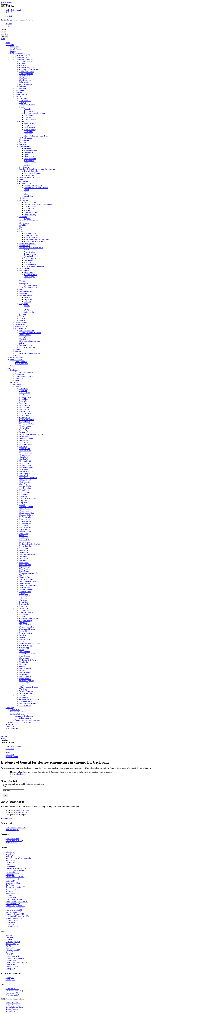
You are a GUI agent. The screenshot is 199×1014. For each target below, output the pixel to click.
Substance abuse (13, 926)
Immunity (11, 895)
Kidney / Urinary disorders (17, 902)
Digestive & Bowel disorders (18, 868)
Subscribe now (6, 818)
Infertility (11, 897)
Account (4, 736)
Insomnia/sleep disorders (16, 900)
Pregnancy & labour (15, 914)
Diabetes (10, 866)
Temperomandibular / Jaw (17, 962)
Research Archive (12, 757)
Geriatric (10, 881)
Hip (8, 946)
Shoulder (11, 960)
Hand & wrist (12, 944)
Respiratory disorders (15, 918)
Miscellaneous (13, 950)
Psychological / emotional (17, 916)
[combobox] (11, 34)
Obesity (10, 969)
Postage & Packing (12, 1005)
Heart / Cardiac (13, 889)
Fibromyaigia (12, 879)
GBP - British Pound (13, 10)
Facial (9, 937)
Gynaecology (13, 883)
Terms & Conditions (13, 1003)
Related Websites (12, 1009)
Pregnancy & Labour (15, 958)
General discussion (14, 841)
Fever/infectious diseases (16, 877)
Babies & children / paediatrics (18, 858)
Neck (9, 952)
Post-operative (12, 956)
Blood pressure (12, 860)
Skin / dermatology (14, 920)
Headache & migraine (15, 887)
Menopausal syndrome (15, 906)
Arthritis (10, 854)
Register (9, 24)
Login (8, 26)
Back (9, 935)
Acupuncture (12, 839)
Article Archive (21, 813)
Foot (9, 940)
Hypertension (12, 893)
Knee (9, 948)
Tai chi (10, 980)
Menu (3, 39)
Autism (9, 856)
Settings (4, 738)
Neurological (12, 967)
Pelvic (9, 954)
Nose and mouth (13, 912)
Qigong (10, 978)
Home (8, 43)
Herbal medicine (13, 843)
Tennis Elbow (12, 964)
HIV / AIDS (11, 891)
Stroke (10, 924)
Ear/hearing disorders (15, 871)
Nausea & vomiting (14, 910)
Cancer (10, 862)
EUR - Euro (10, 12)
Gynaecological (13, 942)
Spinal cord (11, 922)
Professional (12, 993)
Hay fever (11, 885)
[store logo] (21, 20)
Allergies (11, 852)
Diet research (12, 989)
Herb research (12, 830)
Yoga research (12, 995)
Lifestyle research (14, 991)
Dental (9, 864)
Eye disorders (12, 873)
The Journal (10, 755)
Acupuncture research (16, 828)
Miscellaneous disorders (16, 908)
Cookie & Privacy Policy (15, 1007)
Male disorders (13, 904)
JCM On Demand (12, 728)
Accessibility (10, 1011)
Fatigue (10, 875)
